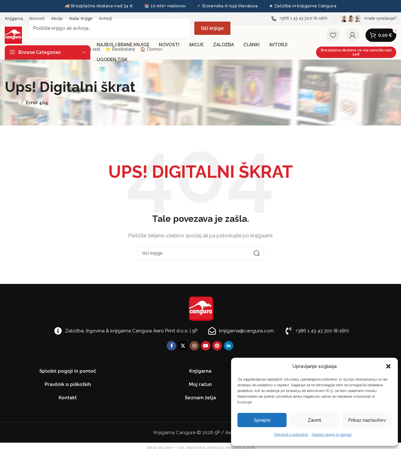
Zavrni (314, 420)
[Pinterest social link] (217, 345)
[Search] (256, 253)
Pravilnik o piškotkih (291, 434)
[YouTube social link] (205, 345)
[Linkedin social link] (228, 345)
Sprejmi (262, 420)
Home (11, 103)
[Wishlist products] (333, 35)
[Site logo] (13, 35)
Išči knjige (212, 28)
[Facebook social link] (171, 345)
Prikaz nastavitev (367, 420)
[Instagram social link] (194, 345)
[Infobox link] (299, 18)
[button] (388, 366)
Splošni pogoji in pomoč (332, 434)
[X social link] (183, 345)
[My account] (352, 35)
